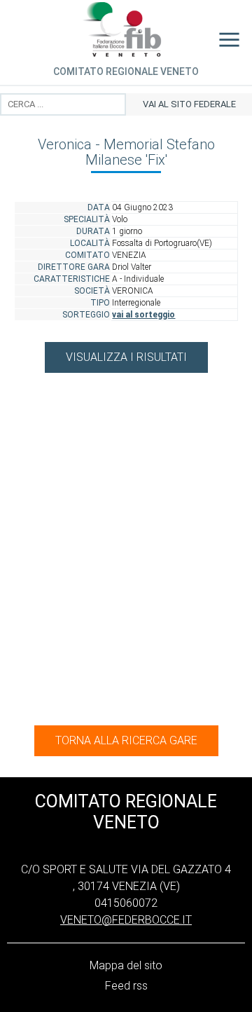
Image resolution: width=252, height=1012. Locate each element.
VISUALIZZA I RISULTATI (126, 357)
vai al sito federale (189, 104)
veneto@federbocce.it (126, 919)
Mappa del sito (126, 965)
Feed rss (126, 985)
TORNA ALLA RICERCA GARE (126, 740)
